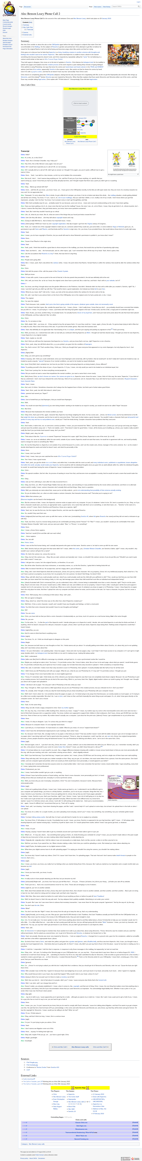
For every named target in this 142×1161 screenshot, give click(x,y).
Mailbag (37, 47)
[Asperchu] (78, 133)
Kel (95, 516)
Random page (7, 28)
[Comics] (78, 121)
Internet (23, 858)
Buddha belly (92, 941)
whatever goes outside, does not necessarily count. (96, 304)
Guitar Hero (62, 747)
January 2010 (106, 18)
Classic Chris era (81, 1122)
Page (20, 7)
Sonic (37, 229)
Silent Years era (81, 1136)
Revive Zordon (41, 1067)
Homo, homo (29, 542)
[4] (77, 956)
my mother (65, 708)
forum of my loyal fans (85, 313)
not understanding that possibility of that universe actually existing (99, 490)
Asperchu (52, 52)
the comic (76, 548)
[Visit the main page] (9, 8)
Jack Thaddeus (99, 896)
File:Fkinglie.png (32, 1062)
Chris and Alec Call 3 (100, 1047)
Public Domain (40, 1155)
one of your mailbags (65, 197)
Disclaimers (41, 1158)
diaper (72, 329)
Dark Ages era (81, 1126)
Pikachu (44, 229)
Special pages (7, 42)
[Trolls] (86, 121)
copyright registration (59, 224)
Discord (5, 32)
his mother (37, 69)
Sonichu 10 (72, 1111)
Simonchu (24, 77)
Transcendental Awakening (75, 1132)
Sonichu (68, 62)
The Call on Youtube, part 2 (32, 1084)
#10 (55, 1067)
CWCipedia (55, 44)
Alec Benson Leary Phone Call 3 (87, 141)
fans (103, 289)
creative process (53, 64)
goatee (72, 941)
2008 (132, 952)
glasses (80, 941)
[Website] (91, 124)
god (46, 622)
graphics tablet (37, 71)
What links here (7, 38)
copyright (59, 217)
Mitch (88, 333)
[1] (40, 76)
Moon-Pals (71, 1106)
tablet (61, 696)
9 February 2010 (98, 1113)
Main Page (6, 20)
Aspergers (88, 344)
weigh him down (29, 417)
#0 (84, 516)
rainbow (55, 263)
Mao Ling (56, 1104)
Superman (43, 436)
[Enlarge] (138, 65)
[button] (135, 1122)
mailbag (113, 195)
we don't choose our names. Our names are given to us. (56, 376)
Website (79, 127)
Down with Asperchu (99, 1097)
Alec (81, 129)
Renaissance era (81, 1129)
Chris (78, 129)
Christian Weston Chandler (92, 548)
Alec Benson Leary (79, 18)
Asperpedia (72, 1099)
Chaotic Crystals (62, 271)
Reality (79, 124)
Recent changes (7, 26)
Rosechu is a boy (47, 253)
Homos (87, 124)
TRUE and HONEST (97, 67)
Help (4, 30)
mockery (64, 977)
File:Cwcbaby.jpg (32, 1065)
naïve (85, 57)
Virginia (89, 224)
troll (30, 866)
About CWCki (33, 1158)
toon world (49, 462)
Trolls (89, 121)
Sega (114, 227)
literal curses (112, 415)
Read (90, 7)
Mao (47, 195)
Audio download (28, 1079)
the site (37, 905)
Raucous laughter (27, 499)
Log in (138, 2)
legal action (42, 79)
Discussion (27, 7)
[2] (111, 329)
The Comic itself (73, 1097)
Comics (82, 121)
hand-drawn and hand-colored (76, 67)
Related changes (7, 40)
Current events (7, 24)
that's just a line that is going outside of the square (62, 304)
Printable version (7, 44)
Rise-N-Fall (90, 1132)
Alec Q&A (71, 1109)
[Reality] (93, 121)
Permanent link (7, 46)
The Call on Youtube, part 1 (32, 1081)
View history (106, 7)
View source (97, 7)
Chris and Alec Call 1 (60, 1047)
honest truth (102, 980)
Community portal (8, 22)
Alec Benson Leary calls (80, 1047)
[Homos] (83, 124)
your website (110, 280)
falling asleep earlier (38, 817)
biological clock (88, 62)
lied (95, 289)
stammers (45, 405)
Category (25, 1144)
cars (108, 736)
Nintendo (121, 227)
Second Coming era (81, 1139)
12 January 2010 (98, 1094)
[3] (101, 746)
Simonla (48, 77)
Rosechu (55, 47)
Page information (7, 48)
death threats (120, 855)
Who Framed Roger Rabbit (53, 59)
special (41, 361)
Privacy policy (24, 1158)
